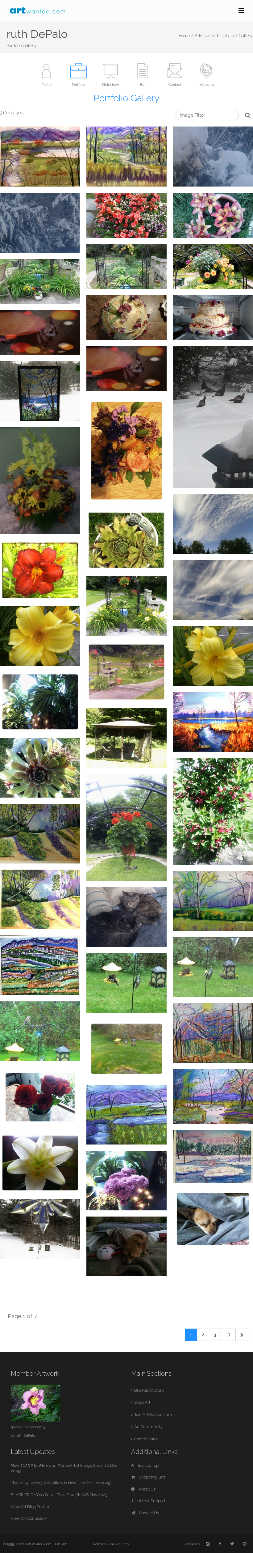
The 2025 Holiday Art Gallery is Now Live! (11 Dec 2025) (61, 1483)
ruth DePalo (25, 1435)
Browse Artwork (149, 1390)
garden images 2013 (28, 1427)
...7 (228, 1334)
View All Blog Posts (29, 1506)
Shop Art (142, 1402)
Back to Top (148, 1465)
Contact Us (148, 1513)
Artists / (202, 35)
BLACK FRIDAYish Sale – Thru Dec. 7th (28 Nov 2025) (60, 1494)
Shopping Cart (151, 1477)
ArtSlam (61, 1544)
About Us (147, 1489)
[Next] (241, 1335)
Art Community (148, 1426)
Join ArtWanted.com (153, 1414)
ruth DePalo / (225, 35)
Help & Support (150, 1501)
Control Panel (146, 1439)
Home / (185, 35)
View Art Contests (27, 1518)
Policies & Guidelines (111, 1544)
